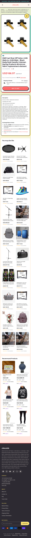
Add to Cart (15, 88)
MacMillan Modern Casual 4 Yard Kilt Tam (8, 346)
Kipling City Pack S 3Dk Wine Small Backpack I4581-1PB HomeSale (22, 325)
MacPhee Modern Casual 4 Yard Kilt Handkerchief (22, 220)
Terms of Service (6, 510)
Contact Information (6, 515)
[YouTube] (10, 471)
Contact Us (4, 494)
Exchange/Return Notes (8, 122)
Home (2, 9)
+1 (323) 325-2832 (6, 481)
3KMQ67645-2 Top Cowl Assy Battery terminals (21, 283)
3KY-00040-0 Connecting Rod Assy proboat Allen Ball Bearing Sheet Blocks (22, 304)
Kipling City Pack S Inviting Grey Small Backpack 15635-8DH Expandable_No (8, 241)
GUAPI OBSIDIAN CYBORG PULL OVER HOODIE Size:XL (22, 400)
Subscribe (25, 523)
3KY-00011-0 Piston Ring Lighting (8, 199)
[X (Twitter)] (17, 471)
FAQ (3, 496)
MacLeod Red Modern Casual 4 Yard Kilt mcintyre (22, 346)
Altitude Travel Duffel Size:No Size (21, 262)
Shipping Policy (5, 513)
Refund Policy (5, 505)
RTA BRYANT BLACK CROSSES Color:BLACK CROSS (21, 425)
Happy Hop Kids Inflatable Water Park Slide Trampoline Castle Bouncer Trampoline (22, 199)
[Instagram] (6, 471)
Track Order (4, 499)
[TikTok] (13, 471)
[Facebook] (3, 471)
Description (5, 97)
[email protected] (7, 130)
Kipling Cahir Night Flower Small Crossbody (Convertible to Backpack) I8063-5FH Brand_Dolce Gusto (8, 178)
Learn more (23, 77)
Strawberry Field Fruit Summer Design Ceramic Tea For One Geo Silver (8, 325)
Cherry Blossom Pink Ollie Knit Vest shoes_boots (8, 400)
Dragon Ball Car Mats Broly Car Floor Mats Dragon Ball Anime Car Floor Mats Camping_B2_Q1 (8, 283)
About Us (4, 491)
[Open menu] (2, 5)
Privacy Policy (5, 508)
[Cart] (28, 5)
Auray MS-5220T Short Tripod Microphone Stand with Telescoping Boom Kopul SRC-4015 (8, 220)
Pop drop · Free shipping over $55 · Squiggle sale (15, 1)
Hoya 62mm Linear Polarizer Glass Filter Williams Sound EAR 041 (8, 157)
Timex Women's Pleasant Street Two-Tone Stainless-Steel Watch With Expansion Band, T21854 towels (8, 425)
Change (26, 80)
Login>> (6, 383)
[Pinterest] (20, 471)
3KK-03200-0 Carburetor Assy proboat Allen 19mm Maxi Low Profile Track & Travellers (22, 178)
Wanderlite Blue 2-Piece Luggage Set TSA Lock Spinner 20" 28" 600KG (21, 241)
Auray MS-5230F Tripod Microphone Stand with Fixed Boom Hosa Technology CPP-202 (7, 262)
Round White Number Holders (7, 375)
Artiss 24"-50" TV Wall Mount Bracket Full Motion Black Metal (22, 157)
